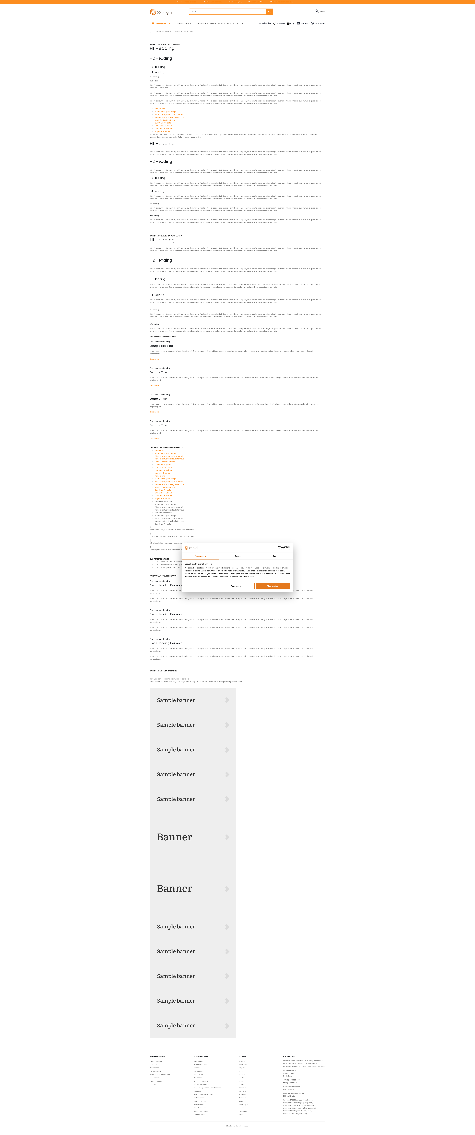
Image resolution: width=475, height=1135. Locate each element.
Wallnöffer (243, 1111)
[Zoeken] (269, 11)
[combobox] (231, 11)
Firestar (242, 1081)
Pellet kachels (199, 1098)
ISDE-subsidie (155, 1078)
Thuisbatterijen (200, 1108)
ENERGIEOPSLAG (216, 23)
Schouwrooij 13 (289, 1070)
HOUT (239, 23)
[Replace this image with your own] (193, 700)
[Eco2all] (161, 12)
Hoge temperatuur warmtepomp (207, 1088)
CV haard (198, 1078)
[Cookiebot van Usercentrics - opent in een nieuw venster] (279, 548)
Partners (281, 23)
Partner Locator (156, 1081)
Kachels (197, 1091)
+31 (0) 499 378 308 (291, 1080)
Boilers (197, 1068)
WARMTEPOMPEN (182, 23)
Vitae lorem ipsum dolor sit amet (169, 114)
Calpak (242, 1068)
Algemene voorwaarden (160, 1074)
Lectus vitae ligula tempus (166, 111)
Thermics (242, 1108)
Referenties (319, 23)
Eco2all (242, 1078)
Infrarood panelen (201, 1084)
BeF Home (243, 1064)
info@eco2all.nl (290, 1082)
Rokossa (242, 1098)
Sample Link (160, 109)
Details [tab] (237, 556)
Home (150, 31)
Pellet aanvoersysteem (203, 1094)
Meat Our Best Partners (165, 120)
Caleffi (241, 1071)
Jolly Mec (242, 1091)
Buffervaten (198, 1071)
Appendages (199, 1061)
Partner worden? (156, 1061)
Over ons (153, 1064)
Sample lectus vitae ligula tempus (169, 117)
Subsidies (266, 23)
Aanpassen (236, 586)
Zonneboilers (199, 1114)
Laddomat (243, 1094)
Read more (154, 359)
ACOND (242, 1061)
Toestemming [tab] (200, 556)
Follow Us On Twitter (163, 128)
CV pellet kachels (201, 1081)
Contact (304, 23)
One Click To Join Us (163, 125)
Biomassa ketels (200, 1064)
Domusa (242, 1074)
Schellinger (243, 1101)
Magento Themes (162, 131)
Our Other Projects (163, 123)
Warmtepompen (201, 1111)
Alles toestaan (273, 586)
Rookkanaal (199, 1104)
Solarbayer (243, 1104)
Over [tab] (275, 556)
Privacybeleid (155, 1071)
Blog (292, 23)
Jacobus (242, 1088)
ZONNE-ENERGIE (200, 23)
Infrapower (243, 1084)
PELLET (229, 23)
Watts (241, 1114)
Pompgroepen (200, 1101)
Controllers (198, 1074)
